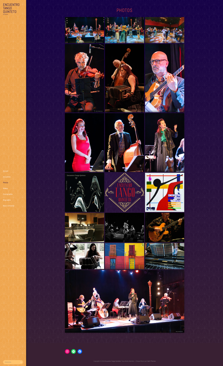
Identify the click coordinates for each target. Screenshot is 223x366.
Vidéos (5, 188)
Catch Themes (151, 361)
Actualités (7, 177)
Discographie (8, 194)
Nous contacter (8, 205)
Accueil (5, 171)
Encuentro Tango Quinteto (11, 8)
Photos (5, 182)
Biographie (7, 200)
